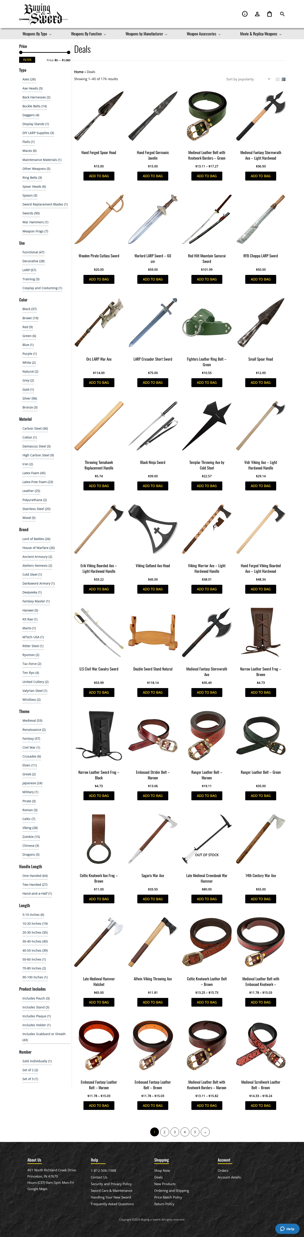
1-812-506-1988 (103, 1170)
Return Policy (164, 1204)
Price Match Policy (168, 1197)
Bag (269, 14)
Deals (158, 1177)
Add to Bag (99, 176)
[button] (282, 14)
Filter (27, 59)
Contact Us (99, 1177)
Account (257, 14)
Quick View (98, 143)
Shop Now (162, 1170)
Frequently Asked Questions (112, 1204)
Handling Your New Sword (111, 1197)
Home (78, 71)
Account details (229, 1177)
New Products (165, 1184)
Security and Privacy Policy (111, 1184)
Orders (223, 1170)
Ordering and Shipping (171, 1190)
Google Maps (37, 1188)
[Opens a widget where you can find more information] (287, 1229)
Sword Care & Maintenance (111, 1190)
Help (245, 14)
